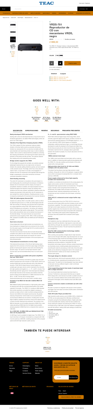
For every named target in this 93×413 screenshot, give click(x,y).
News (36, 366)
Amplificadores (35, 13)
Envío (11, 366)
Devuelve (12, 368)
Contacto (25, 371)
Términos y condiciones (53, 408)
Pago (10, 371)
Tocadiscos (6, 13)
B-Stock (70, 13)
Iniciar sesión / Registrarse (84, 3)
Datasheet (54, 73)
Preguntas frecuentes (71, 130)
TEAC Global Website (39, 372)
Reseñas (44, 130)
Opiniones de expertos (83, 13)
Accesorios (62, 13)
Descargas (55, 130)
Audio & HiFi (13, 17)
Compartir (63, 73)
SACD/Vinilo (46, 13)
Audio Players (20, 17)
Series (54, 13)
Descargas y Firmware (26, 367)
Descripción (17, 131)
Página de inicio (6, 17)
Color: (51, 55)
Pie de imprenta (79, 408)
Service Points (27, 373)
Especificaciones (31, 130)
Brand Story (38, 368)
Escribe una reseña (70, 39)
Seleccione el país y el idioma (71, 397)
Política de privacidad (67, 408)
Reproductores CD (28, 17)
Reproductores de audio (20, 13)
